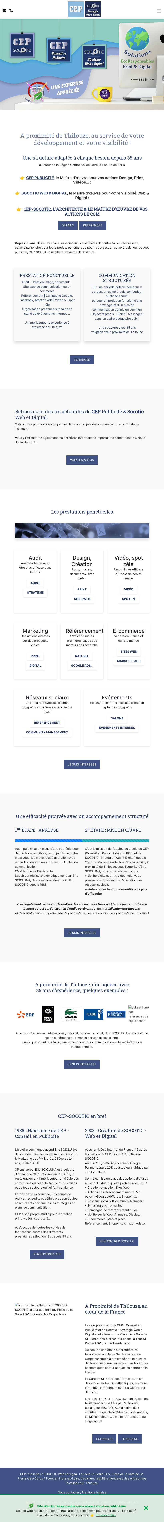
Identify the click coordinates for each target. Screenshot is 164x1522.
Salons (117, 718)
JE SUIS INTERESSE (82, 764)
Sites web (82, 599)
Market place (128, 661)
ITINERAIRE (130, 1439)
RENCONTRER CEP (47, 1254)
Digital (35, 665)
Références (92, 225)
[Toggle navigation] (159, 10)
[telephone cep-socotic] (11, 11)
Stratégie (35, 592)
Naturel (82, 656)
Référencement (47, 723)
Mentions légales (94, 1492)
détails (68, 225)
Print (82, 589)
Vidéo (128, 589)
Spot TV (128, 599)
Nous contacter (68, 1492)
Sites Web (129, 651)
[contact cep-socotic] (4, 11)
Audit (35, 583)
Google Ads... (82, 665)
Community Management (47, 732)
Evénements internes (117, 728)
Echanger (82, 360)
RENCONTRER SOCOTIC (117, 1241)
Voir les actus (82, 460)
